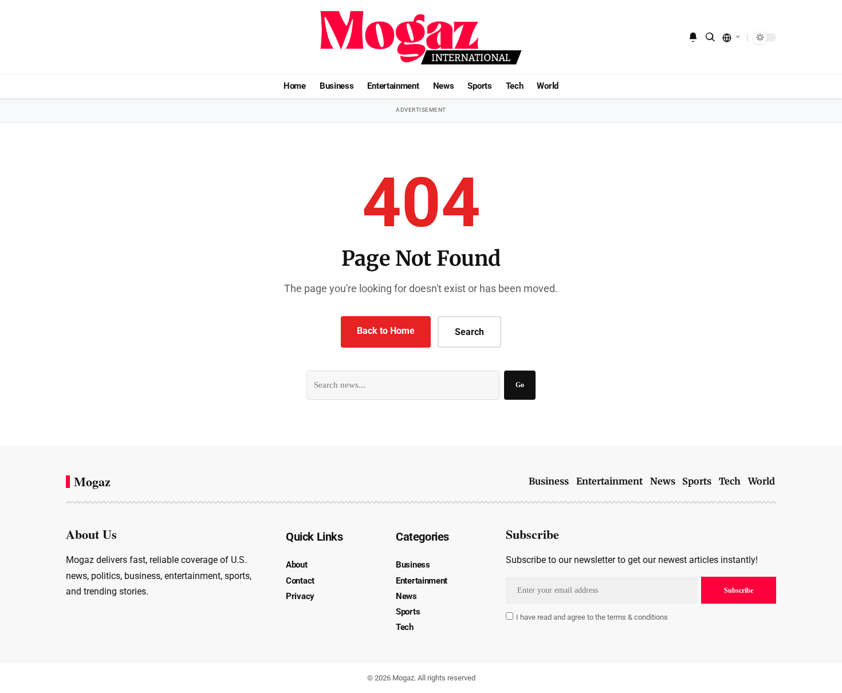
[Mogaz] (421, 37)
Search (469, 331)
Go (520, 385)
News (662, 481)
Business (549, 481)
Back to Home (386, 330)
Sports (696, 481)
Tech (730, 481)
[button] (710, 37)
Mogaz (92, 481)
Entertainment (609, 481)
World (761, 481)
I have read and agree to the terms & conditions (592, 617)
